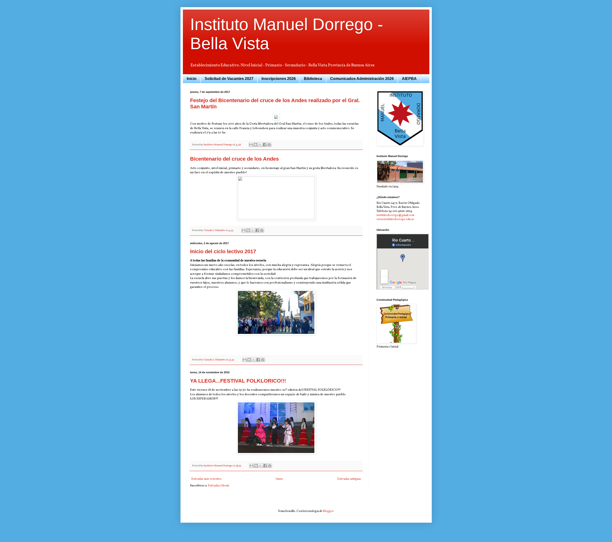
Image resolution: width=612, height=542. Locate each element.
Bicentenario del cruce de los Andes (234, 159)
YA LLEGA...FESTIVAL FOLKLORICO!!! (238, 381)
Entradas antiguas (349, 479)
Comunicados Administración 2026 (362, 79)
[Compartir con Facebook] (264, 144)
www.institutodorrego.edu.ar (395, 219)
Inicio (192, 79)
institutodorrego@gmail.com (395, 215)
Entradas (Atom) (218, 486)
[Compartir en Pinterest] (269, 144)
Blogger (328, 511)
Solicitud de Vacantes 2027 (229, 79)
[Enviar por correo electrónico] (251, 144)
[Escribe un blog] (255, 144)
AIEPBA (409, 79)
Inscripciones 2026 (279, 79)
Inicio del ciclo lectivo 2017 (223, 251)
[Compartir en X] (260, 144)
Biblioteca (313, 79)
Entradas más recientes (206, 479)
